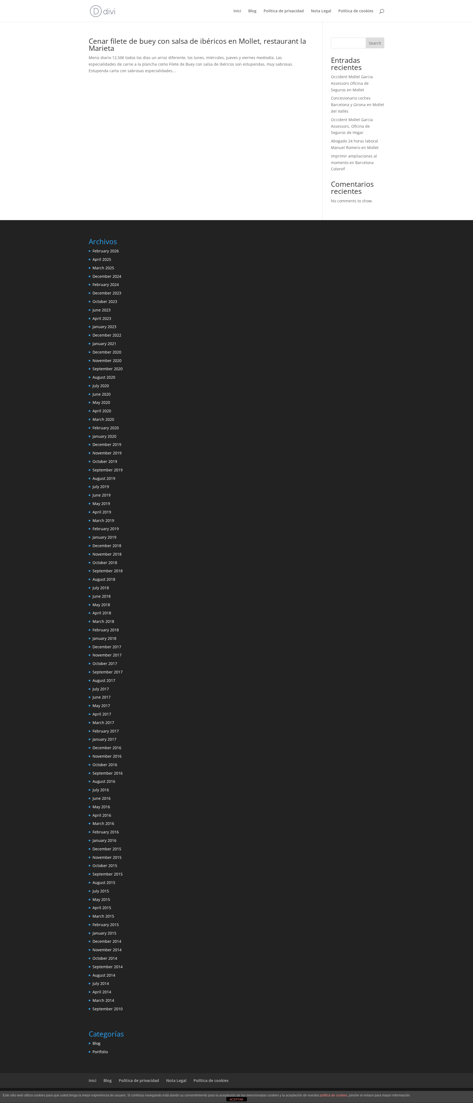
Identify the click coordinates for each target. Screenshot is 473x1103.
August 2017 (104, 680)
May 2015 (101, 899)
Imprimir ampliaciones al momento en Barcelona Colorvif (354, 162)
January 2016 (104, 840)
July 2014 (101, 983)
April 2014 (102, 991)
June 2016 (102, 798)
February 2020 (106, 427)
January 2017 (104, 739)
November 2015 (107, 857)
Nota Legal (321, 11)
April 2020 (102, 410)
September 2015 (108, 874)
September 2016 (108, 773)
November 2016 (107, 756)
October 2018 (105, 562)
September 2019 (108, 469)
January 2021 (104, 343)
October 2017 (105, 663)
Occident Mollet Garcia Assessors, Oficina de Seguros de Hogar (352, 126)
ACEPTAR (236, 1099)
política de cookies (333, 1095)
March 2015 (103, 916)
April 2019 (102, 512)
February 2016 (106, 831)
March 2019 (103, 520)
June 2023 (102, 310)
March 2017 (103, 722)
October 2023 (105, 301)
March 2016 (103, 823)
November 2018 (107, 554)
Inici (237, 11)
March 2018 (103, 621)
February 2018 (106, 629)
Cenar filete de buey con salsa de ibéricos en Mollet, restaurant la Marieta (197, 44)
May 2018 (101, 604)
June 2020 (102, 394)
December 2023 (107, 293)
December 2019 (107, 444)
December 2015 (107, 848)
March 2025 (103, 267)
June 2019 (102, 495)
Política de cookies (355, 11)
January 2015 (104, 933)
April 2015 (102, 907)
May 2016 (101, 806)
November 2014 (107, 949)
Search (375, 43)
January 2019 (104, 537)
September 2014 (108, 966)
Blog (252, 11)
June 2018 (102, 596)
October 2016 (105, 764)
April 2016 (102, 815)
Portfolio (100, 1051)
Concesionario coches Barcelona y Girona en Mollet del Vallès (357, 104)
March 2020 (103, 419)
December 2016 (107, 747)
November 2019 (107, 453)
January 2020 (104, 436)
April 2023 (102, 318)
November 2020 (107, 360)
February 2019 (106, 528)
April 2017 (102, 714)
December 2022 (107, 335)
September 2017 (108, 672)
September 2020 (108, 368)
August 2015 (104, 882)
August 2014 (104, 975)
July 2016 (101, 789)
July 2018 (101, 587)
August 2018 (104, 579)
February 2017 (106, 731)
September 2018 (108, 570)
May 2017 (101, 705)
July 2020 (101, 385)
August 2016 (104, 781)
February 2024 (106, 284)
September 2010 (108, 1008)
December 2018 (107, 545)
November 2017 (107, 655)
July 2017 (101, 688)
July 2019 (101, 486)
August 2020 (104, 377)
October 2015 (105, 865)
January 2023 (104, 326)
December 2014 (107, 941)
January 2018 (104, 638)
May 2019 (101, 503)
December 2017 (107, 646)
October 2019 (105, 461)
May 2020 (101, 402)
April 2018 (102, 612)
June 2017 (102, 697)
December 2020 (107, 352)
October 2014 (105, 958)
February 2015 (106, 924)
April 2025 (102, 259)
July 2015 (101, 891)
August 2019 (104, 478)
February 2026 (106, 250)
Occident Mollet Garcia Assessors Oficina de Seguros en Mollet (352, 83)
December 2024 (107, 276)
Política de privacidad (284, 11)
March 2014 (103, 1000)
